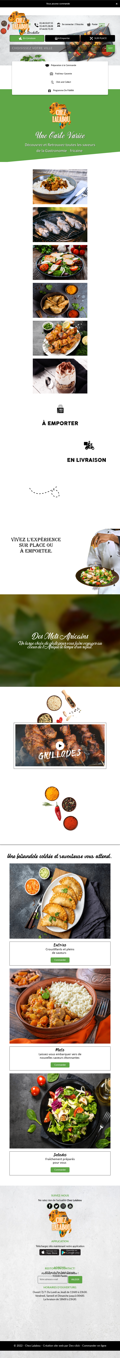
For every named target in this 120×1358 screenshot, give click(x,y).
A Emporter (64, 38)
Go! (110, 48)
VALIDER (75, 1280)
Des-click (74, 1346)
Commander (60, 960)
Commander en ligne (94, 1346)
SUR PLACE (100, 38)
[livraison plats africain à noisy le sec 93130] (60, 115)
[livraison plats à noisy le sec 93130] (47, 65)
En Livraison (29, 38)
